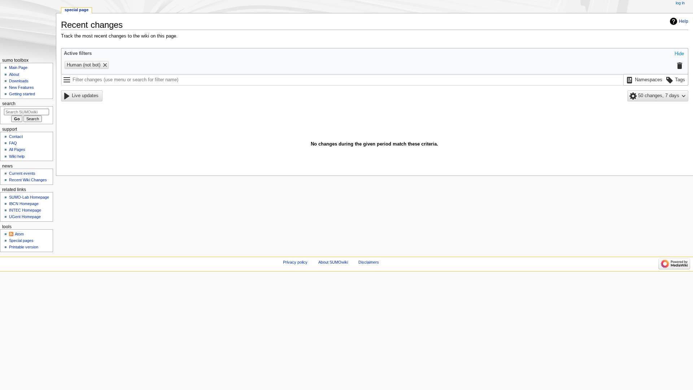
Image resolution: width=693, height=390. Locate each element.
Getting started (22, 94)
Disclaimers (368, 262)
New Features (21, 87)
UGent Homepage (25, 216)
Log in (680, 3)
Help (683, 21)
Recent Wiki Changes (28, 180)
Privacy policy (295, 262)
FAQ (13, 143)
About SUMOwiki (333, 262)
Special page (76, 10)
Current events (22, 173)
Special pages (21, 240)
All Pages (17, 149)
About (14, 74)
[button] (679, 54)
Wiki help (17, 156)
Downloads (19, 81)
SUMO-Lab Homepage (29, 197)
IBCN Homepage (24, 204)
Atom (19, 234)
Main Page (18, 67)
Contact (16, 136)
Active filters (78, 53)
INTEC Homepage (25, 210)
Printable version (23, 247)
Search (9, 103)
